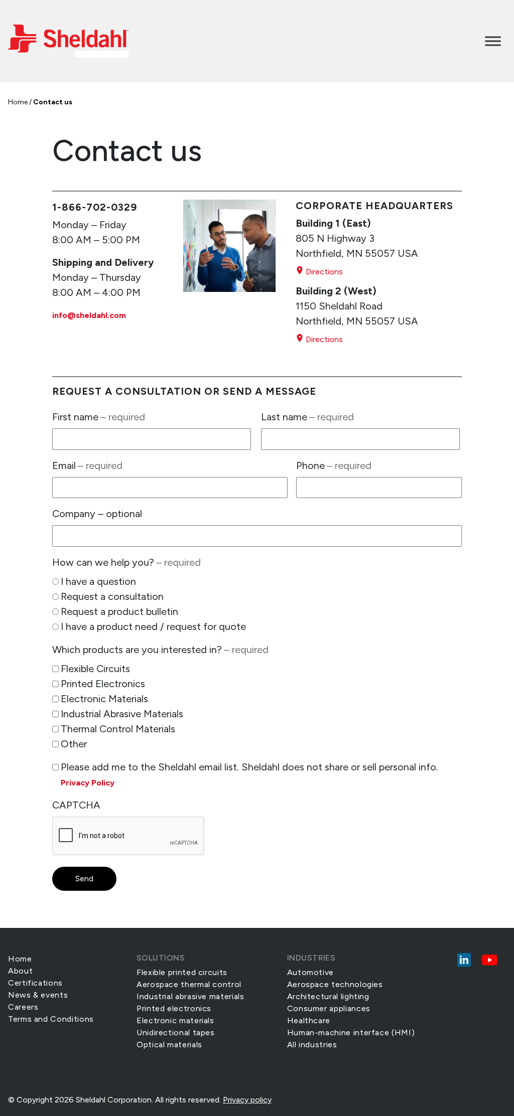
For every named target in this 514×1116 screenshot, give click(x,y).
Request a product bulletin (119, 611)
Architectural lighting (328, 996)
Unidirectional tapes (176, 1032)
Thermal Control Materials (118, 729)
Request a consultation (112, 596)
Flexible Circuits (95, 669)
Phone (333, 465)
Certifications (35, 983)
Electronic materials (175, 1020)
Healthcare (308, 1020)
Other (74, 744)
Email (87, 465)
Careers (23, 1007)
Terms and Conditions (51, 1019)
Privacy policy (247, 1099)
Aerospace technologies (335, 984)
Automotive (310, 972)
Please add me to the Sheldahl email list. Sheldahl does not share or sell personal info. (249, 774)
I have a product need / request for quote (153, 626)
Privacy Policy (87, 782)
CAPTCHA (76, 805)
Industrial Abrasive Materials (122, 714)
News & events (38, 995)
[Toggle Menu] (493, 41)
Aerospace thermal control (189, 984)
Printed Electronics (103, 684)
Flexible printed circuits (182, 972)
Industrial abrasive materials (190, 996)
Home (18, 102)
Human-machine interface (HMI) (351, 1032)
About (20, 971)
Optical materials (169, 1044)
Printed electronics (174, 1008)
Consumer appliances (328, 1008)
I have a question (98, 581)
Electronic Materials (104, 699)
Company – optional (97, 514)
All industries (312, 1044)
